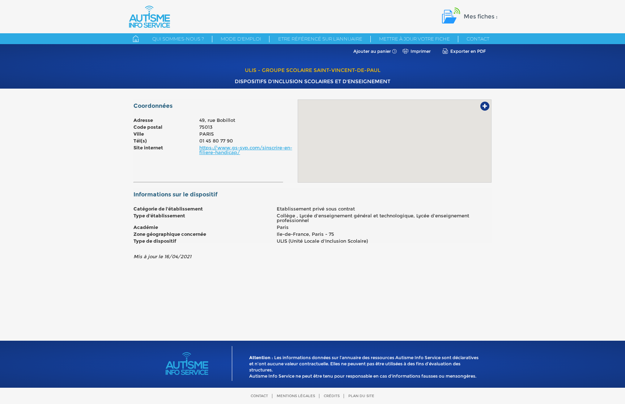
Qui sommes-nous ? (178, 39)
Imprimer (421, 51)
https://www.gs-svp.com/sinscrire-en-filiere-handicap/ (245, 150)
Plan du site (361, 396)
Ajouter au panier (372, 51)
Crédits (332, 396)
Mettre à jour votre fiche (414, 39)
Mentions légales (296, 396)
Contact (478, 39)
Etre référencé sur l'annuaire (320, 39)
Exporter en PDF (468, 51)
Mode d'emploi (241, 39)
